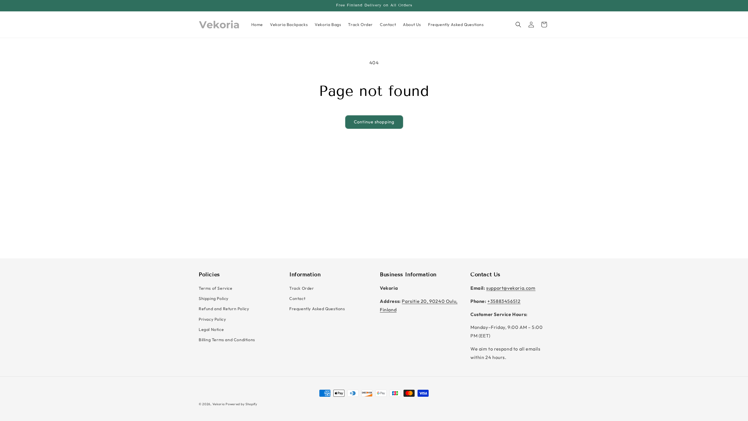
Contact (297, 298)
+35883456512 (503, 301)
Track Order (301, 288)
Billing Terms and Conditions (227, 339)
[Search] (518, 24)
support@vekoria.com (510, 288)
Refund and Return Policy (224, 308)
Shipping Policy (213, 298)
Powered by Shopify (241, 404)
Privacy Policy (212, 319)
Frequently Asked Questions (317, 308)
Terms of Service (216, 288)
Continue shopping (374, 122)
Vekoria (218, 404)
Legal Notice (211, 329)
